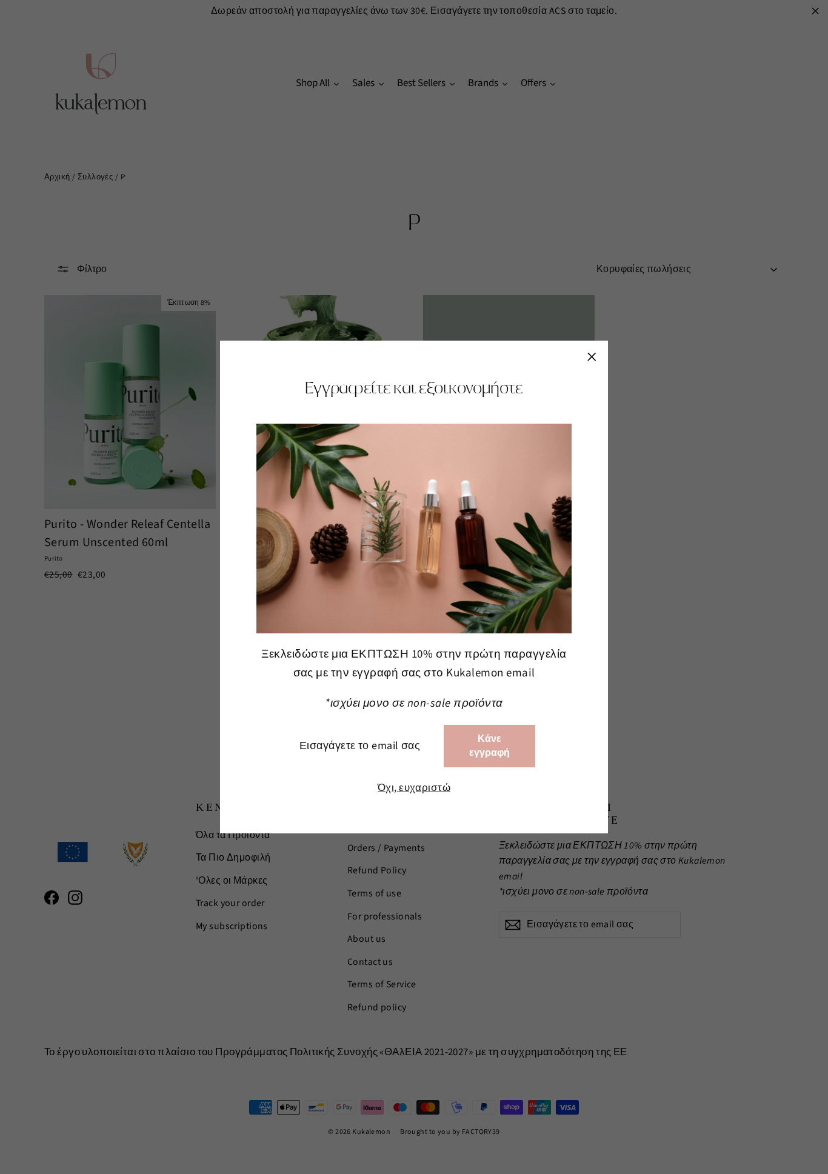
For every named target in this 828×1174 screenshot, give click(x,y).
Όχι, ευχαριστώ (414, 788)
